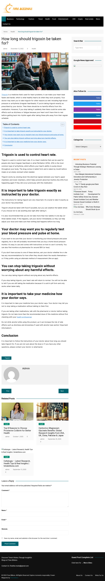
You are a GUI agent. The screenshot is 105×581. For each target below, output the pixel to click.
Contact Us (6, 24)
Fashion (31, 19)
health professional (24, 317)
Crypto (80, 19)
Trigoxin (5, 95)
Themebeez (14, 578)
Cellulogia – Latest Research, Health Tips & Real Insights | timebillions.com (17, 463)
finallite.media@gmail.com (19, 566)
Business (10, 19)
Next (62, 391)
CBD (74, 19)
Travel (40, 19)
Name (4, 510)
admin (5, 49)
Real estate (89, 19)
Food (54, 19)
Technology (20, 19)
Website (4, 529)
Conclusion (8, 145)
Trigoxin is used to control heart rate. (17, 127)
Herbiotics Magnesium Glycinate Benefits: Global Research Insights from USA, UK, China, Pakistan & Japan (51, 432)
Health (47, 19)
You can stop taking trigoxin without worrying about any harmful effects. (30, 138)
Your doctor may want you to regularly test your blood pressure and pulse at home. (34, 134)
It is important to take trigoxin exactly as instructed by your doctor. (28, 131)
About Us (79, 575)
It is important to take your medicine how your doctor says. (25, 141)
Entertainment (63, 19)
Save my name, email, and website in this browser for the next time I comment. (30, 538)
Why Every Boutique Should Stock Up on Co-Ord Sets (87, 209)
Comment (6, 490)
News (98, 19)
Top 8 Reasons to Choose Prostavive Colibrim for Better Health (17, 430)
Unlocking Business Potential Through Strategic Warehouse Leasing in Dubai (87, 166)
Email (4, 520)
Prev (7, 391)
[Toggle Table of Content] (61, 124)
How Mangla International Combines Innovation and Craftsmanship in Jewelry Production (87, 176)
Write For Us (99, 575)
